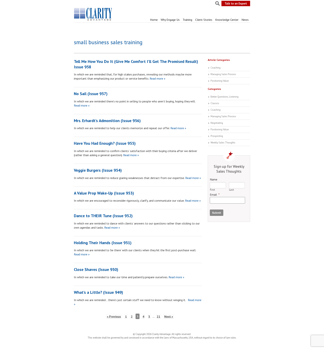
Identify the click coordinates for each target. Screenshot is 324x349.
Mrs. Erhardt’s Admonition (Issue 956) (107, 120)
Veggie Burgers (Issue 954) (98, 170)
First (212, 190)
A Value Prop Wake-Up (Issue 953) (104, 193)
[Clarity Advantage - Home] (93, 20)
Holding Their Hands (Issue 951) (102, 242)
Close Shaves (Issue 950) (96, 269)
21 (158, 316)
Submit (216, 212)
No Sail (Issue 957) (90, 93)
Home (154, 20)
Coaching (215, 67)
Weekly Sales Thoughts (223, 142)
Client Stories (203, 20)
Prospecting (217, 136)
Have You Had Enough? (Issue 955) (105, 143)
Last (231, 190)
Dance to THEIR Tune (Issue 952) (103, 215)
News (245, 20)
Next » (168, 316)
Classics (215, 103)
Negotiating (217, 123)
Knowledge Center (226, 20)
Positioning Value (220, 80)
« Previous (114, 316)
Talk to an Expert (236, 3)
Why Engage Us (170, 20)
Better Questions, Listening (224, 96)
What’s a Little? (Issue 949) (98, 292)
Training (187, 20)
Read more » (157, 78)
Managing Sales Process (223, 74)
